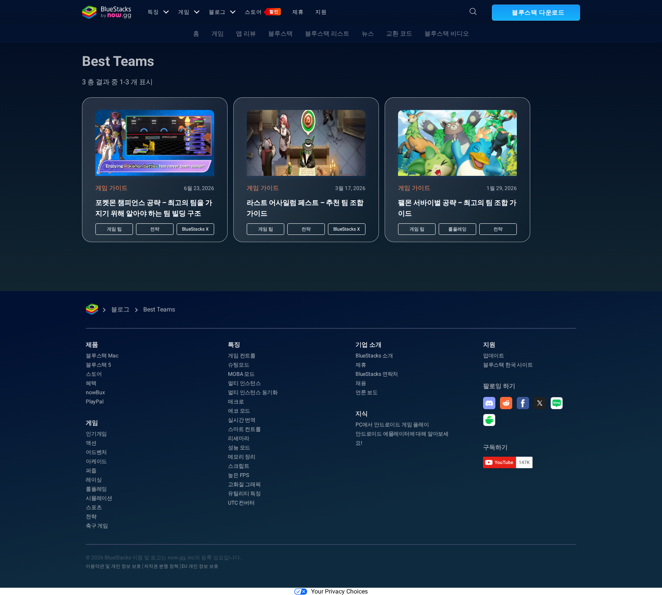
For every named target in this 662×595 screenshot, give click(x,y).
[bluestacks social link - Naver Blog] (557, 403)
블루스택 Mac (102, 355)
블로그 (217, 12)
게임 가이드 (111, 188)
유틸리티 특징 (244, 493)
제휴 (298, 12)
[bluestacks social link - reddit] (506, 403)
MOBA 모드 (241, 374)
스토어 (262, 12)
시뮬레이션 (99, 498)
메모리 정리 (242, 457)
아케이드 (96, 461)
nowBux (95, 392)
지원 (321, 12)
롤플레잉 (96, 489)
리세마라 (238, 438)
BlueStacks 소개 (374, 355)
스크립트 (238, 466)
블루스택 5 (98, 365)
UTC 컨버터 (241, 503)
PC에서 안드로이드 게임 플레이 (392, 424)
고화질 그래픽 (244, 484)
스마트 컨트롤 (244, 429)
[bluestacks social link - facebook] (523, 403)
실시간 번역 (242, 420)
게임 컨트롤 (242, 355)
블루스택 (280, 33)
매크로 (236, 401)
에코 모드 (239, 411)
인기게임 (96, 434)
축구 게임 (97, 526)
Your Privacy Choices (339, 591)
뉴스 (368, 33)
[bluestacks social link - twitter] (540, 403)
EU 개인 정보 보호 (200, 566)
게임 (184, 12)
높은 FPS (238, 475)
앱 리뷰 (246, 33)
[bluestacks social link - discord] (489, 403)
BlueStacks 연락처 (377, 374)
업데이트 (493, 355)
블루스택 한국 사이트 (508, 365)
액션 (91, 443)
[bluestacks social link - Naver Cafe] (489, 420)
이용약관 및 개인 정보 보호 (113, 566)
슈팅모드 (238, 365)
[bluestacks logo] (106, 12)
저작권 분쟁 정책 (161, 566)
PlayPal (94, 401)
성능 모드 (239, 447)
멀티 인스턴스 (244, 383)
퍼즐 (91, 470)
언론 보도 (367, 392)
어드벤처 (96, 452)
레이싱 (94, 480)
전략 (91, 516)
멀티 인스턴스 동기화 (253, 392)
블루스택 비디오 (446, 33)
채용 (361, 383)
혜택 (91, 383)
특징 (153, 12)
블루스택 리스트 (327, 33)
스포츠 (94, 507)
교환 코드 (399, 33)
